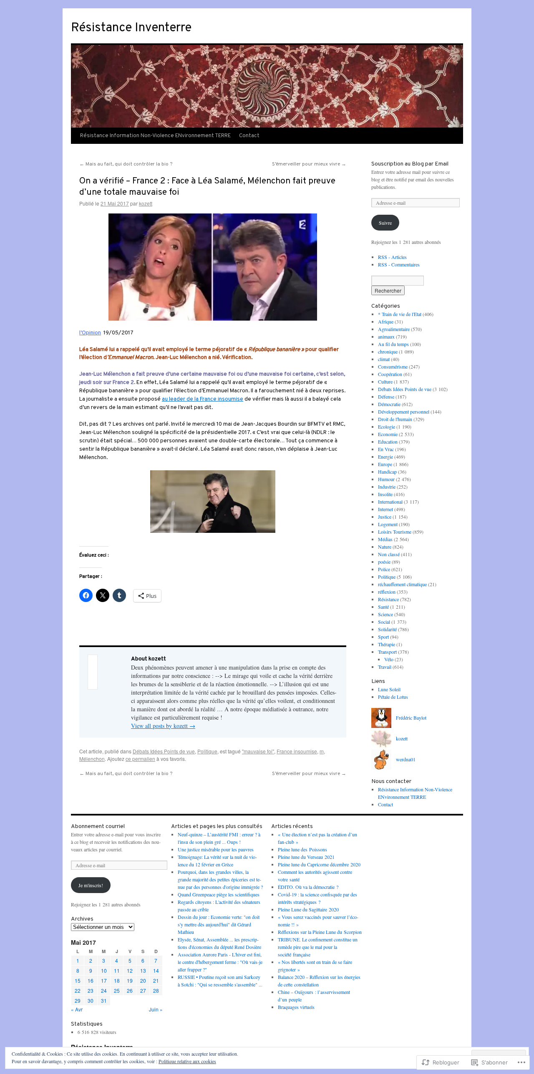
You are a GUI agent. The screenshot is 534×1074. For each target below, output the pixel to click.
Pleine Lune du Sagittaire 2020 (308, 909)
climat (384, 359)
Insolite (385, 494)
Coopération (390, 374)
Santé (383, 606)
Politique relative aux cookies (187, 1061)
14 (156, 970)
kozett (145, 203)
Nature (384, 546)
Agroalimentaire (394, 329)
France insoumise (297, 751)
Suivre (385, 222)
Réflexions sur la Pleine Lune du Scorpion (320, 931)
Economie (388, 434)
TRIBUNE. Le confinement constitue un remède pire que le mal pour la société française (318, 947)
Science (385, 614)
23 (90, 990)
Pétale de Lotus (393, 696)
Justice (384, 516)
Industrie (386, 486)
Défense (386, 396)
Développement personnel (403, 411)
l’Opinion (90, 332)
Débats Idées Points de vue (164, 751)
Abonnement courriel (98, 826)
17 (104, 980)
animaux (386, 336)
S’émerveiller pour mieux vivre (309, 164)
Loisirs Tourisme (394, 531)
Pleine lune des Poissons (302, 849)
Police (384, 569)
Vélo (388, 659)
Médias (385, 539)
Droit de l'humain (395, 419)
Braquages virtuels (296, 1007)
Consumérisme (393, 366)
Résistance (388, 599)
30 (90, 1000)
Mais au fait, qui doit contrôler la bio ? (125, 164)
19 (130, 980)
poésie (384, 561)
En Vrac (386, 449)
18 (117, 980)
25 (117, 990)
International (390, 501)
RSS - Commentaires (399, 264)
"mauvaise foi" (258, 751)
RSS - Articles (392, 256)
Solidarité (387, 629)
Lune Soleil (389, 689)
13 (143, 970)
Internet (385, 509)
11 (117, 970)
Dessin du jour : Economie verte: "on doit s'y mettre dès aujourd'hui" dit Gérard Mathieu (218, 924)
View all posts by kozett (163, 726)
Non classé (389, 554)
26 (130, 990)
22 (78, 990)
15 (78, 980)
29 (78, 1000)
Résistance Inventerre (131, 28)
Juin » (156, 1009)
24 (104, 990)
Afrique (385, 321)
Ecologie (386, 426)
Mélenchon (92, 758)
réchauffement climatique (402, 584)
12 (130, 970)
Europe (385, 464)
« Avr (77, 1009)
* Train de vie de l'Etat (399, 314)
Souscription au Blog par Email (409, 164)
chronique (388, 351)
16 (90, 980)
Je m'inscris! (90, 885)
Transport (387, 651)
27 (143, 990)
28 (156, 990)
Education (388, 441)
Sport (383, 636)
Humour (386, 479)
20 (143, 980)
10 (104, 970)
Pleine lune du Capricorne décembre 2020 (319, 864)
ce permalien (140, 758)
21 (156, 980)
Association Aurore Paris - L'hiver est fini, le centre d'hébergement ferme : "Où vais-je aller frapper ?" (220, 962)
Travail (384, 666)
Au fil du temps (393, 344)
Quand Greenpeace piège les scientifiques (218, 894)
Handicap (387, 471)
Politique (207, 751)
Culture (385, 381)
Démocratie (389, 404)
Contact (249, 136)
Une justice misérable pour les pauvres (216, 849)
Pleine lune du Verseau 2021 (306, 856)
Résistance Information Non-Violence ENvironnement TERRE (155, 136)
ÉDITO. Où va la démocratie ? (308, 886)
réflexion (386, 591)
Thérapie (386, 644)
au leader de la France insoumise (202, 399)
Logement (388, 524)
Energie (385, 456)
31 (104, 1000)
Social (384, 621)
